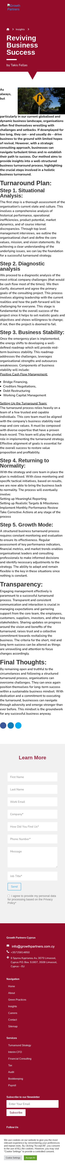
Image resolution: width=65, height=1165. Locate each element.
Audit (11, 1072)
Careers (12, 1013)
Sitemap (13, 1026)
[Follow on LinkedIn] (13, 1134)
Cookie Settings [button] (13, 1158)
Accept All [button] (30, 1158)
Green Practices (17, 999)
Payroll (12, 1085)
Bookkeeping (15, 1078)
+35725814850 (20, 952)
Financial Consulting (19, 1058)
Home (11, 986)
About (11, 993)
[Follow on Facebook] (7, 1134)
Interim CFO (15, 1052)
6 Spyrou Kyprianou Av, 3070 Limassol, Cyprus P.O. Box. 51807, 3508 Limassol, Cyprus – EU (34, 962)
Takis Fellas (19, 65)
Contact (12, 1019)
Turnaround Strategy (19, 1045)
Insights (20, 29)
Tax (10, 1065)
